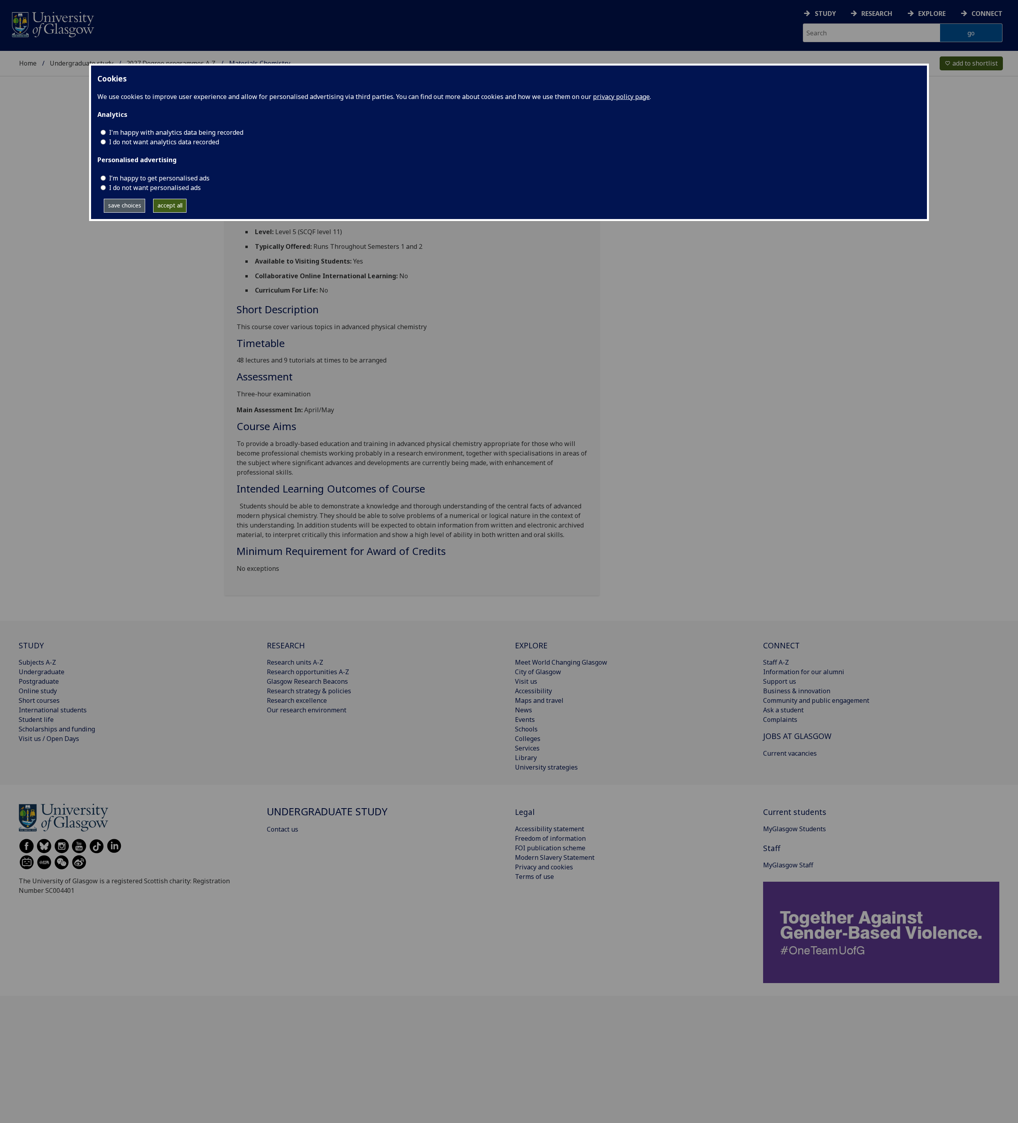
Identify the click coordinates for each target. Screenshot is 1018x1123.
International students (53, 710)
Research (876, 13)
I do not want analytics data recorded (164, 142)
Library (526, 757)
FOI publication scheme (550, 848)
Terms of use (534, 876)
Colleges (527, 738)
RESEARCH (286, 645)
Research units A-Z (295, 662)
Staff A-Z (776, 662)
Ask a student (783, 710)
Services (527, 748)
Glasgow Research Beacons (307, 681)
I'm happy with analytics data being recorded (176, 132)
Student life (36, 719)
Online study (38, 691)
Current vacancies (790, 753)
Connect (986, 13)
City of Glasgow (538, 671)
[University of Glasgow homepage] (52, 23)
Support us (779, 681)
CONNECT (781, 645)
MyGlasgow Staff (788, 865)
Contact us (282, 829)
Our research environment (306, 710)
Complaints (780, 719)
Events (525, 719)
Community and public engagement (816, 700)
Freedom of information (550, 838)
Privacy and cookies (544, 867)
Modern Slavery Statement (554, 857)
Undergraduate (41, 671)
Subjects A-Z (37, 662)
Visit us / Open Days (49, 738)
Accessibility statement (549, 828)
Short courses (39, 700)
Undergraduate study (81, 63)
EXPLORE (531, 645)
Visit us (526, 681)
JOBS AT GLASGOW (797, 736)
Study (825, 13)
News (523, 710)
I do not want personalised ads (155, 187)
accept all (170, 205)
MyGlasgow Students (794, 828)
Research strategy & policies (309, 691)
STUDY (31, 645)
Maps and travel (539, 700)
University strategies (546, 767)
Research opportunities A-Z (308, 671)
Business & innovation (796, 691)
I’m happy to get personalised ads (159, 178)
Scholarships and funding (57, 729)
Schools (526, 729)
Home (28, 63)
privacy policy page (621, 96)
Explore (932, 13)
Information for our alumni (803, 671)
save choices (124, 205)
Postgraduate (39, 681)
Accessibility (533, 691)
